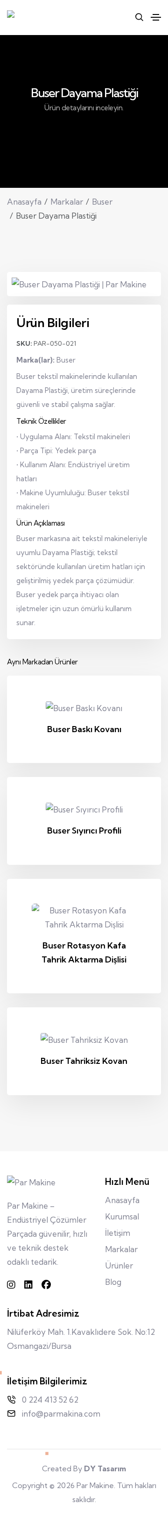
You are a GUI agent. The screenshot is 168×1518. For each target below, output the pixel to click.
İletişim (117, 1233)
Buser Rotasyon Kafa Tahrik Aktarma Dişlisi (84, 952)
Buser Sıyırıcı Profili (84, 830)
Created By (84, 1468)
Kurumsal (122, 1216)
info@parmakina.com (61, 1413)
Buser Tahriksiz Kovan (84, 1060)
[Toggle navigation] (156, 17)
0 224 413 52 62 (50, 1399)
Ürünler (119, 1265)
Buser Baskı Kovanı (84, 729)
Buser (102, 202)
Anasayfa (24, 202)
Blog (113, 1282)
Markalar (66, 202)
